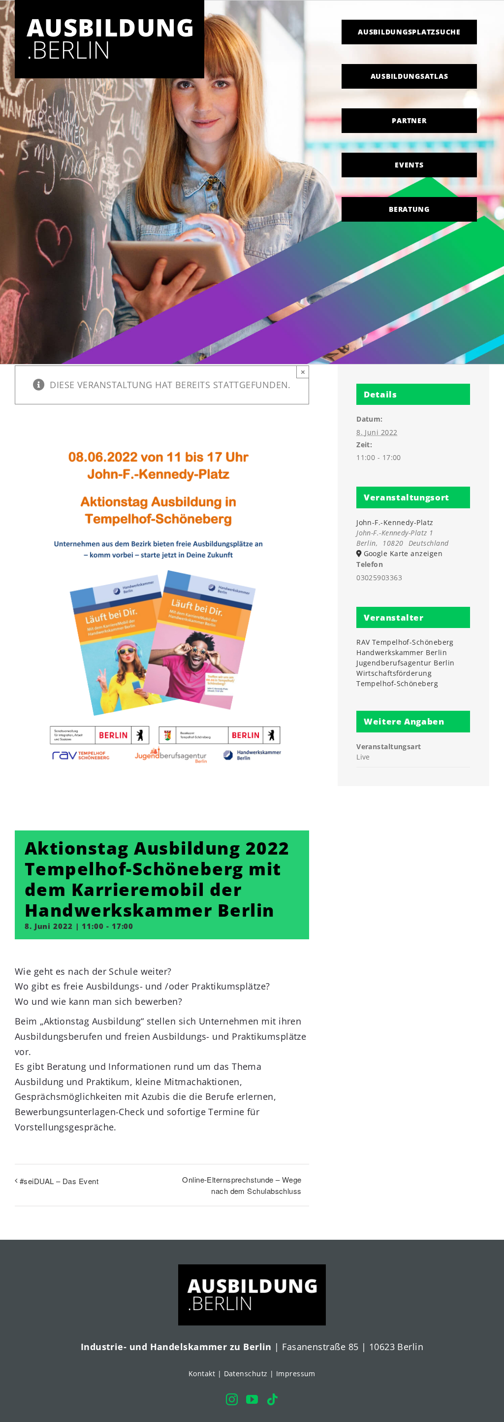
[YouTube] (252, 1399)
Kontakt (202, 1373)
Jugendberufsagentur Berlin (405, 662)
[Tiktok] (272, 1399)
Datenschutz (246, 1373)
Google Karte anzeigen (403, 553)
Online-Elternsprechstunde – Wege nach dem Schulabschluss (241, 1185)
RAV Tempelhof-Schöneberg (405, 642)
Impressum (295, 1373)
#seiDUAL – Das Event (59, 1181)
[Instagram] (232, 1399)
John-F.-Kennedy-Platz (394, 522)
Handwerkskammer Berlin (401, 652)
